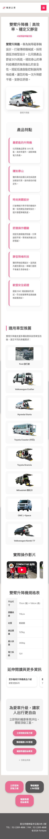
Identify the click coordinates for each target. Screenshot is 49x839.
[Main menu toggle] (44, 8)
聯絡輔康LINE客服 (24, 742)
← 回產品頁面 (24, 760)
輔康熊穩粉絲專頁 (24, 751)
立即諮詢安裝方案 (24, 733)
